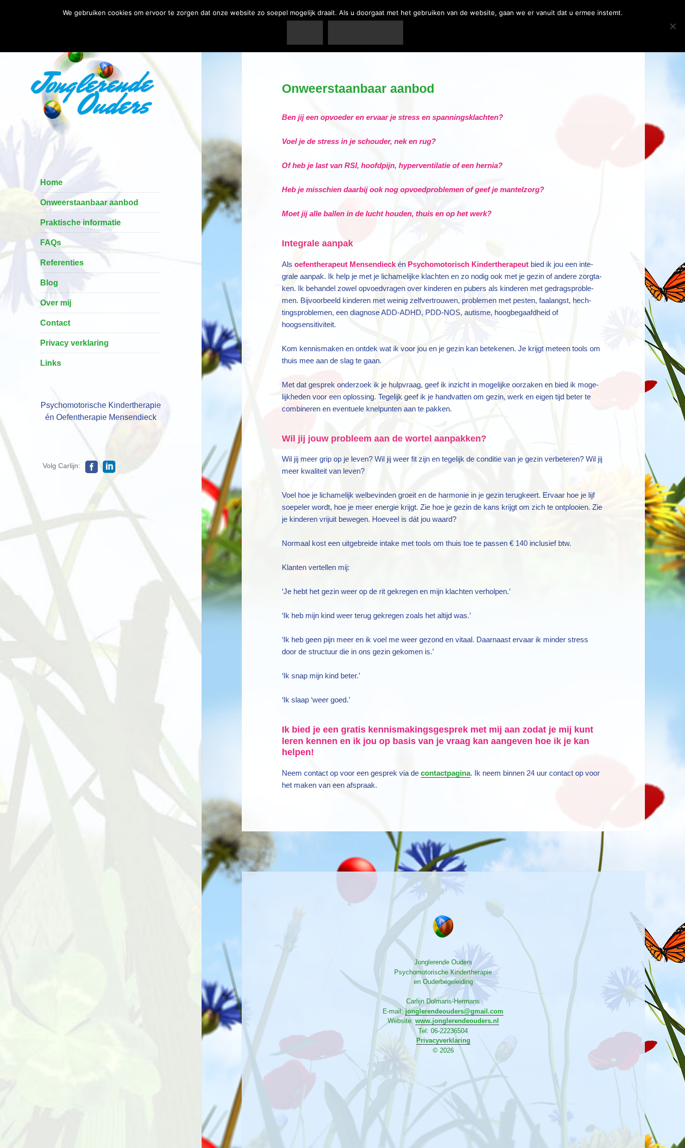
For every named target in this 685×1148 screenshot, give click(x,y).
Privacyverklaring (443, 1040)
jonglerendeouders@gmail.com (454, 1011)
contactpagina (445, 773)
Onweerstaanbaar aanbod (89, 202)
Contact (55, 323)
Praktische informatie (80, 222)
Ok (305, 33)
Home (51, 182)
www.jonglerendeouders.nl (457, 1021)
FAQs (50, 242)
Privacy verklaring (74, 343)
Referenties (62, 262)
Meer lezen (365, 33)
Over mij (55, 303)
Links (50, 363)
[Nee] (672, 26)
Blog (49, 282)
